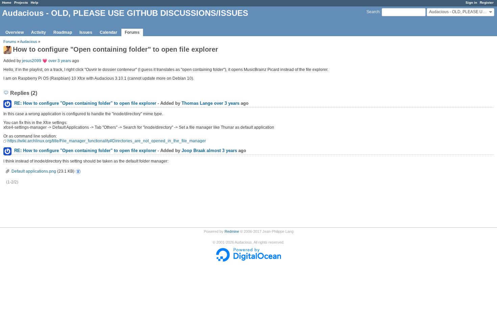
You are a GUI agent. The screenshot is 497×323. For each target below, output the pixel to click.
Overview (14, 32)
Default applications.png (33, 171)
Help (34, 2)
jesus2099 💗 (34, 60)
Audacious (28, 42)
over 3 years (59, 60)
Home (6, 2)
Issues (85, 32)
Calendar (108, 32)
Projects (21, 2)
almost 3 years (222, 150)
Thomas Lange (197, 103)
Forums (132, 32)
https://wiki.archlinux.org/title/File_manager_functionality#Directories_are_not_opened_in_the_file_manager (106, 141)
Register (487, 2)
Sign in (471, 2)
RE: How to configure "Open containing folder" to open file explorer (85, 103)
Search (373, 11)
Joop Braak (193, 150)
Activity (38, 32)
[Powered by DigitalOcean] (248, 260)
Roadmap (62, 32)
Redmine (231, 231)
